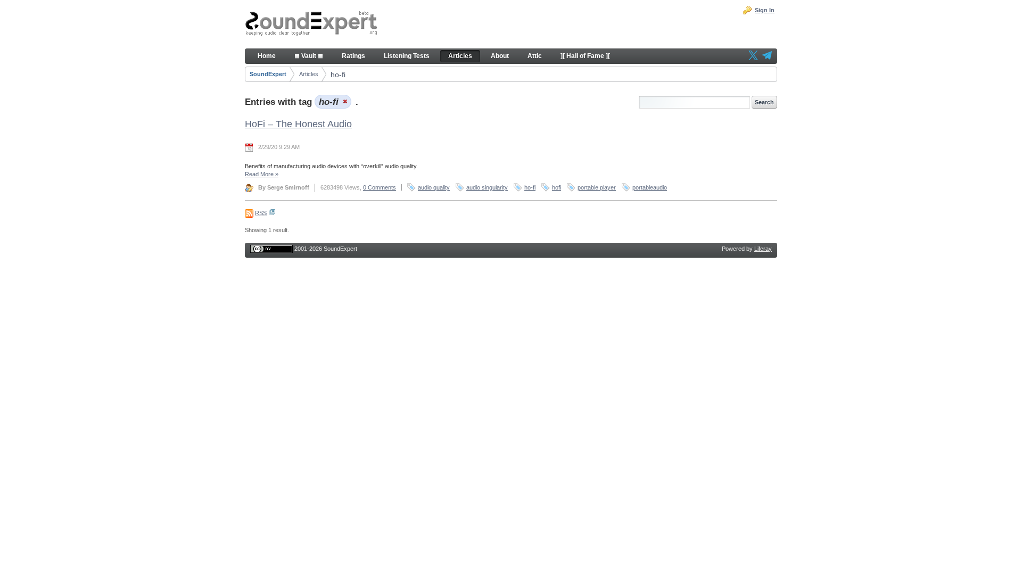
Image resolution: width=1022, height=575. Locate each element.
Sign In (764, 10)
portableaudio (649, 187)
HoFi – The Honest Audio (298, 124)
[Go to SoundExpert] (311, 24)
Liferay (763, 248)
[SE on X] (753, 56)
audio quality (434, 187)
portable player (597, 187)
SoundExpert (268, 74)
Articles (308, 74)
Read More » (261, 174)
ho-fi (338, 74)
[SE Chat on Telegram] (767, 56)
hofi (556, 187)
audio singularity (487, 187)
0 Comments (379, 187)
